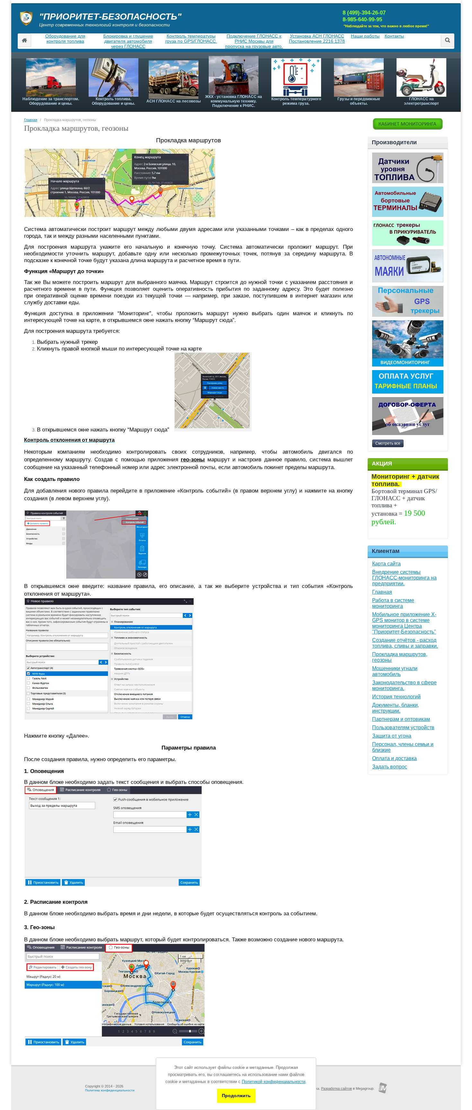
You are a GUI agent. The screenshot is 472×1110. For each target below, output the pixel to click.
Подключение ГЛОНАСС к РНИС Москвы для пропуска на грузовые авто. (254, 41)
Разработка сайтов (336, 1088)
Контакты (394, 36)
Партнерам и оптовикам (401, 719)
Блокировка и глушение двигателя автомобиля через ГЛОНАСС (128, 41)
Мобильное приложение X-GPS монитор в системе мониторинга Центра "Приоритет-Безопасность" (404, 623)
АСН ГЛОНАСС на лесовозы (173, 101)
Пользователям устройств (403, 727)
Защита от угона (391, 736)
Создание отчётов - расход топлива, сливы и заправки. (405, 643)
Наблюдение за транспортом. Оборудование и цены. (50, 101)
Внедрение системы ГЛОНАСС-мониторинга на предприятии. (404, 577)
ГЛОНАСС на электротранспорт (421, 101)
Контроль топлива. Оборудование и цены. (113, 101)
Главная (30, 120)
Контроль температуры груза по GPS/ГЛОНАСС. (191, 38)
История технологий (396, 696)
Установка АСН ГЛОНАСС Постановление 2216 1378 (317, 38)
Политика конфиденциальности (110, 1090)
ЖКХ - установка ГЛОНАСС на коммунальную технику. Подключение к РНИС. (233, 101)
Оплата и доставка (394, 758)
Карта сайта (386, 563)
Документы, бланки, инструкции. (395, 708)
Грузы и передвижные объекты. (358, 101)
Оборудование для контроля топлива (65, 38)
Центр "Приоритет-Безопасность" (24, 40)
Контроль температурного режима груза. (296, 101)
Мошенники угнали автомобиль (394, 671)
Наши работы (365, 36)
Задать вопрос (389, 766)
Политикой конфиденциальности (273, 1081)
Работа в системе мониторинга (393, 603)
